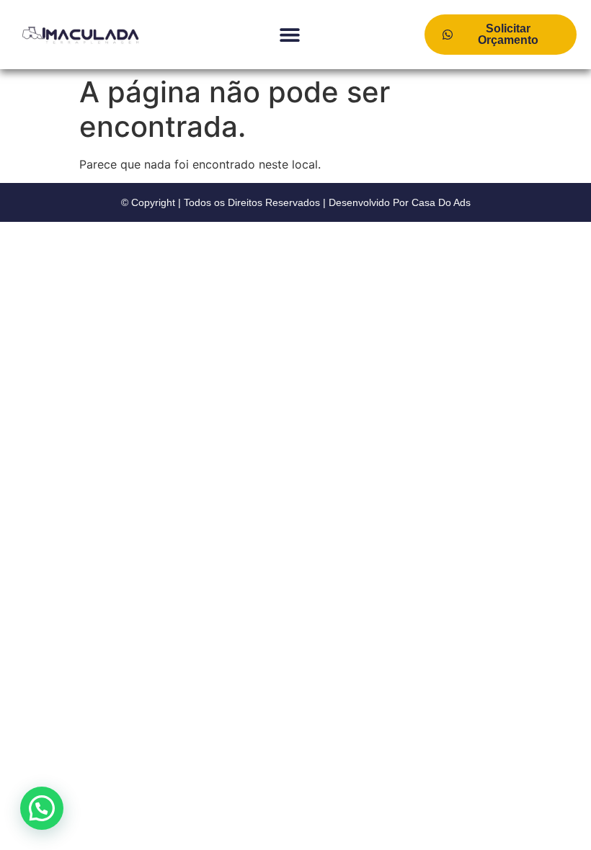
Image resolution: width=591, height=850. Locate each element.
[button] (290, 35)
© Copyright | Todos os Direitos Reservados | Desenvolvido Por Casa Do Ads (296, 202)
